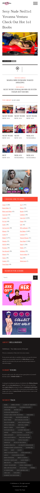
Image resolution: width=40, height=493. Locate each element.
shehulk (7, 442)
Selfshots (22, 251)
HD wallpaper (24, 228)
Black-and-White (7, 211)
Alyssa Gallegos (23, 435)
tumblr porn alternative (13, 447)
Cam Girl (4, 214)
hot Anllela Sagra (21, 420)
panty (20, 450)
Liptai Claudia (17, 432)
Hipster (4, 231)
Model (4, 238)
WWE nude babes (24, 422)
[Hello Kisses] (15, 3)
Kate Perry (25, 460)
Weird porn (23, 261)
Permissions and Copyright (20, 486)
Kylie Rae (23, 467)
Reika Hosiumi (9, 457)
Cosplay (4, 218)
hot (12, 450)
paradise (30, 415)
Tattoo (4, 258)
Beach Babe (5, 208)
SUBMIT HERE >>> (16, 376)
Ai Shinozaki (8, 470)
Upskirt (4, 261)
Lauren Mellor (23, 430)
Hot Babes (23, 231)
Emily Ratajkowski (10, 452)
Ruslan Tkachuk (20, 442)
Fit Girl (4, 221)
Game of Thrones (29, 405)
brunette (7, 462)
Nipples (4, 241)
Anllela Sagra (9, 440)
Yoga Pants (5, 264)
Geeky (4, 224)
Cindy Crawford (10, 465)
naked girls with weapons (13, 415)
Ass (21, 205)
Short (6, 432)
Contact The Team (20, 490)
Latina (4, 234)
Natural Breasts (24, 238)
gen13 (6, 455)
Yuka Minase (25, 452)
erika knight (8, 435)
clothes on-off (25, 407)
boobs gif (17, 410)
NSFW (13, 61)
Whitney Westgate (10, 460)
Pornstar (4, 248)
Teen (21, 258)
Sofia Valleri (23, 440)
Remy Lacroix (23, 457)
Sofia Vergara (9, 425)
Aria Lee (7, 473)
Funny (21, 221)
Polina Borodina (10, 407)
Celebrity (22, 214)
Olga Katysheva (10, 437)
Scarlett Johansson (26, 445)
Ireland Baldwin (10, 467)
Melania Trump (24, 437)
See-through (5, 251)
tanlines (17, 473)
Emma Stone (15, 405)
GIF (21, 224)
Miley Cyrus (8, 427)
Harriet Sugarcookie (11, 475)
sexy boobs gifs (22, 470)
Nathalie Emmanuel (11, 412)
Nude (21, 244)
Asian (3, 205)
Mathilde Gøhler (22, 417)
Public (21, 248)
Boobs (21, 211)
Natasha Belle (9, 430)
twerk (32, 467)
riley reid (7, 420)
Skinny (4, 254)
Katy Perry (21, 427)
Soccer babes (23, 254)
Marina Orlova (9, 445)
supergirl (29, 447)
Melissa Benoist (20, 462)
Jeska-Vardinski (25, 465)
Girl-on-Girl (5, 228)
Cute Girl (22, 218)
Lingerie (22, 234)
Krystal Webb (23, 425)
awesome (7, 410)
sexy (5, 450)
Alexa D (29, 432)
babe (5, 405)
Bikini (21, 208)
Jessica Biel (8, 417)
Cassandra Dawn (18, 455)
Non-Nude (23, 241)
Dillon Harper (9, 422)
